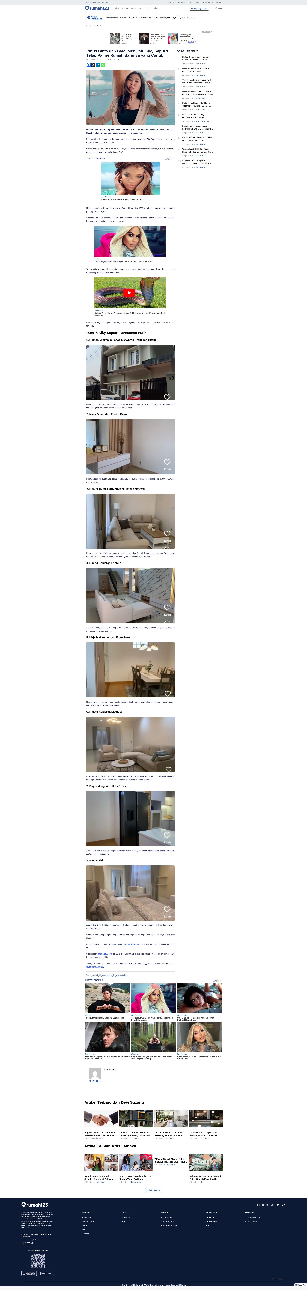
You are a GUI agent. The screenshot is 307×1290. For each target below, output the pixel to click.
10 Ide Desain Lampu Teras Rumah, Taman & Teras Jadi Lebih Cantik (203, 1134)
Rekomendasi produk (149, 18)
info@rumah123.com (254, 1217)
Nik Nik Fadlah (200, 98)
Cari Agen (171, 2)
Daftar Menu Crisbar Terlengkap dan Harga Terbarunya (195, 69)
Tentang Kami (86, 1217)
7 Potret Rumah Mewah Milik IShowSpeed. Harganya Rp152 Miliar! (169, 1160)
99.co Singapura (211, 1221)
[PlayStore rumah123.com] (46, 1274)
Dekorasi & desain (127, 18)
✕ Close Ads (300, 1285)
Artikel (94, 26)
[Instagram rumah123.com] (267, 1205)
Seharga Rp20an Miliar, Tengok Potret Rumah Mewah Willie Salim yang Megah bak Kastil (205, 1178)
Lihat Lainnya (153, 1190)
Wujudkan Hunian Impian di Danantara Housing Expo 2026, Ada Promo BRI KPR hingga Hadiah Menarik (197, 162)
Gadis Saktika (99, 1182)
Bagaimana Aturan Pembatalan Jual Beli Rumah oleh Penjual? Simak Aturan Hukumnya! (100, 1134)
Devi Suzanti (118, 60)
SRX (207, 1226)
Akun (220, 8)
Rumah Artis (100, 26)
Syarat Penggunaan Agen (169, 1226)
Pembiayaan (165, 18)
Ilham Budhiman (201, 64)
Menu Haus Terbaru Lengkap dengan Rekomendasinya (194, 115)
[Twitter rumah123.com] (263, 1205)
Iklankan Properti (127, 1217)
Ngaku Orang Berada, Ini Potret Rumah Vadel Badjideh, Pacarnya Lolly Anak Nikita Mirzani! (135, 1178)
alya (202, 1182)
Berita (197, 2)
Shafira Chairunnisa (202, 121)
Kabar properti (112, 18)
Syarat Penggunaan (167, 1221)
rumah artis (94, 975)
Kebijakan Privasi (167, 1217)
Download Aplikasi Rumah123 (98, 2)
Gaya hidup (176, 18)
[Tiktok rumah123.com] (284, 1205)
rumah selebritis (121, 975)
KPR (123, 1221)
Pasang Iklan (200, 8)
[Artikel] (94, 18)
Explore (190, 2)
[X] (93, 65)
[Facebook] (89, 65)
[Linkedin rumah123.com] (278, 1205)
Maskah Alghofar (135, 1182)
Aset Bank (181, 2)
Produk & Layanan (88, 1221)
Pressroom (85, 1234)
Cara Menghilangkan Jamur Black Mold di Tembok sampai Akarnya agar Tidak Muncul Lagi (196, 81)
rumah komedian (107, 975)
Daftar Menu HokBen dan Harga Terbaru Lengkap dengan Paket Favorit (196, 104)
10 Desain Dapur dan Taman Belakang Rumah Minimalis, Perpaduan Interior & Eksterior (170, 1134)
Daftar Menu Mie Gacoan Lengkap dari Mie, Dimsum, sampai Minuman (197, 92)
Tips (137, 18)
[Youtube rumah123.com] (272, 1205)
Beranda (88, 26)
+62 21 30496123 (253, 1221)
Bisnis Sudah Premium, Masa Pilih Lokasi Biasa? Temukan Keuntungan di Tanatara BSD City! (197, 139)
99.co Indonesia (211, 1217)
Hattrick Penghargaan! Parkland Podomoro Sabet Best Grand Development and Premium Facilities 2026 (196, 58)
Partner (84, 1226)
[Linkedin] (98, 65)
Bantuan (219, 2)
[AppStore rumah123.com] (29, 1273)
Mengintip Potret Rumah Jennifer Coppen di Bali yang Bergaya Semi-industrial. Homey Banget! (101, 1178)
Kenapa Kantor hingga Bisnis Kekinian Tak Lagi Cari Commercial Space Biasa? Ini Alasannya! (197, 127)
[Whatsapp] (103, 65)
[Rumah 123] (97, 8)
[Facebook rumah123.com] (258, 1205)
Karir (83, 1230)
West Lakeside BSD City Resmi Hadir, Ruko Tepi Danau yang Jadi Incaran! (196, 150)
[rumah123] (34, 1205)
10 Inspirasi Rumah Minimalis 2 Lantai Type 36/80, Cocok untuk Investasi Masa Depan (135, 1134)
